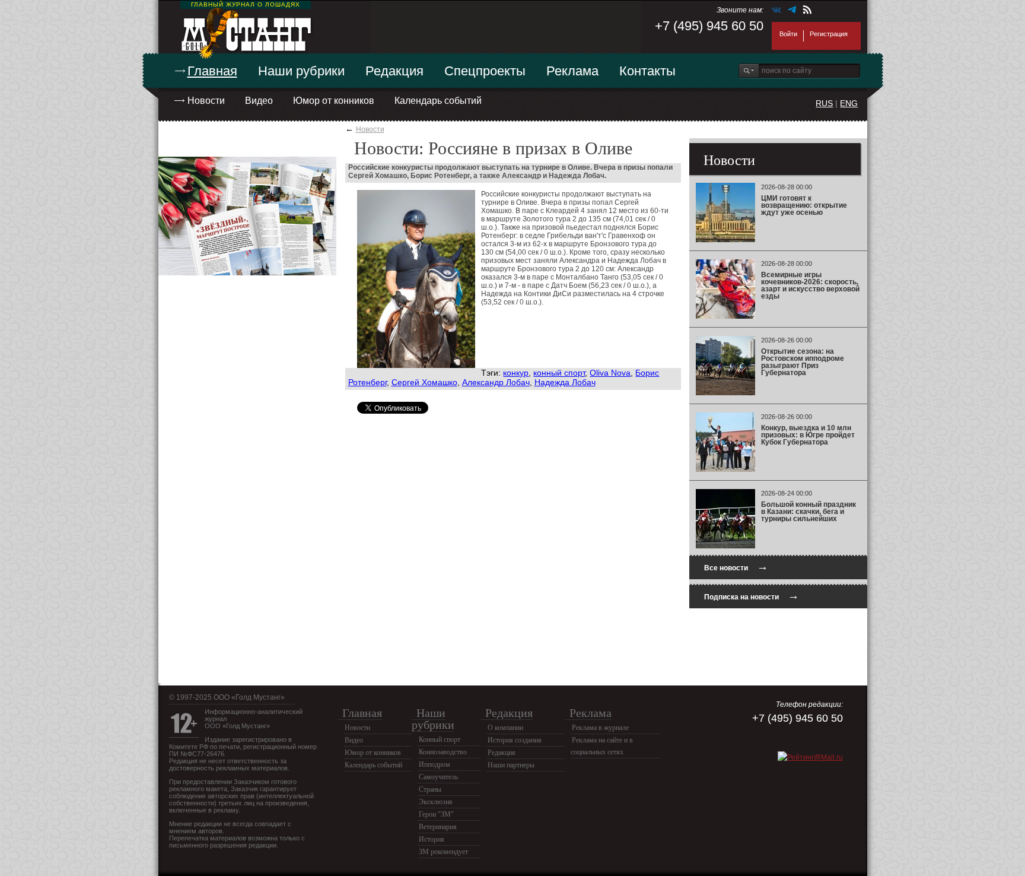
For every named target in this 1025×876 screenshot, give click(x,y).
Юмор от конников (333, 101)
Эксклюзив (436, 802)
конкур (516, 372)
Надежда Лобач (565, 382)
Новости (206, 101)
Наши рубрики (301, 71)
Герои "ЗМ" (436, 814)
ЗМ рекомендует (443, 852)
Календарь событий (438, 101)
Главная (212, 71)
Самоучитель (438, 777)
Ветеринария (438, 827)
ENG (849, 103)
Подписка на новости (751, 595)
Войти (788, 33)
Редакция (394, 71)
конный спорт (559, 372)
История (431, 839)
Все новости (736, 566)
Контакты (647, 71)
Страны (430, 789)
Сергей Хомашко (424, 382)
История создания (515, 740)
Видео (259, 101)
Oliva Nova (610, 372)
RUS (824, 103)
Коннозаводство (443, 752)
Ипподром (434, 764)
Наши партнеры (511, 765)
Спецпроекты (485, 71)
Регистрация (829, 33)
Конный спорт (439, 739)
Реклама (572, 71)
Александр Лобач (496, 382)
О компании (505, 727)
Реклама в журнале (600, 727)
